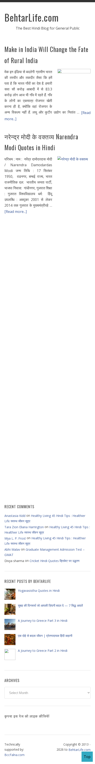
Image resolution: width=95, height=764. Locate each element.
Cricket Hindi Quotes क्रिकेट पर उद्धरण (55, 561)
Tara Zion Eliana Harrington (24, 527)
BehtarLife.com (31, 17)
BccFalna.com (14, 755)
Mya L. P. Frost (15, 538)
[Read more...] (15, 211)
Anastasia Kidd (14, 516)
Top (87, 756)
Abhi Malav (12, 549)
